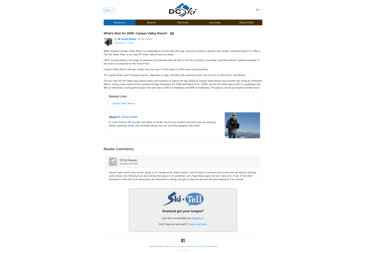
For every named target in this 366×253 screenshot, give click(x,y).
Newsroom (119, 22)
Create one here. (197, 224)
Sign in (108, 10)
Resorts (151, 22)
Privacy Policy (199, 246)
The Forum (183, 22)
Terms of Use (212, 246)
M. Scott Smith (128, 117)
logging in (197, 218)
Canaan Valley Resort (123, 103)
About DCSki (246, 22)
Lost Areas (215, 22)
